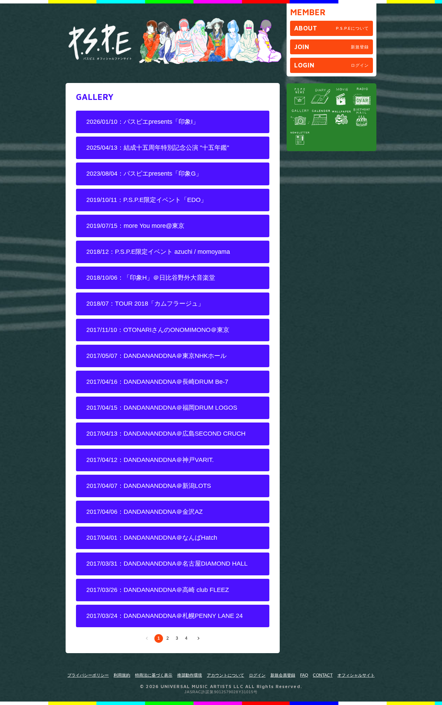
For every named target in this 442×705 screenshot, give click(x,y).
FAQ (304, 675)
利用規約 (122, 675)
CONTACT (323, 675)
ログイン (257, 675)
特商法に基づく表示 (153, 675)
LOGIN (331, 65)
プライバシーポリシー (88, 675)
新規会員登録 (282, 675)
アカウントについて (225, 675)
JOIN (331, 46)
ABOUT (331, 28)
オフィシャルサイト (356, 675)
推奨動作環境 (189, 675)
